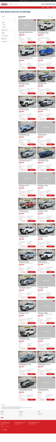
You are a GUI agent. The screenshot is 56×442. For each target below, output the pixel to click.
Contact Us (31, 42)
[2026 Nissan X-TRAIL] (27, 76)
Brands (48, 7)
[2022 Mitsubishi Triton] (46, 25)
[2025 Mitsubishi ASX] (46, 229)
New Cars (20, 413)
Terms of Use (40, 413)
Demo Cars (20, 414)
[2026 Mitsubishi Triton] (46, 153)
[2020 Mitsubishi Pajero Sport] (27, 153)
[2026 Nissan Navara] (27, 102)
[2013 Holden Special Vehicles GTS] (27, 25)
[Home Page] (4, 4)
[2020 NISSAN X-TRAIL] (27, 331)
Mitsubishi (2, 414)
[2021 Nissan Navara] (27, 204)
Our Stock (53, 7)
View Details (23, 42)
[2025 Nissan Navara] (27, 229)
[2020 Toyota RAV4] (46, 76)
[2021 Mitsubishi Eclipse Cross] (46, 51)
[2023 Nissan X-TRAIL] (46, 280)
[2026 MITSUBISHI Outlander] (27, 382)
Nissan (2, 413)
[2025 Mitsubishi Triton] (27, 127)
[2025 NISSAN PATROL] (46, 382)
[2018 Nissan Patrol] (46, 127)
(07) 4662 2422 (5, 424)
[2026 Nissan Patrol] (46, 255)
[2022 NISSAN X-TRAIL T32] (27, 280)
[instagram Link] (54, 0)
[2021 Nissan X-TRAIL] (46, 204)
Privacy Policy (40, 414)
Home (43, 7)
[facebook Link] (53, 0)
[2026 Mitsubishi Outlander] (46, 331)
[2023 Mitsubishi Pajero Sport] (27, 51)
